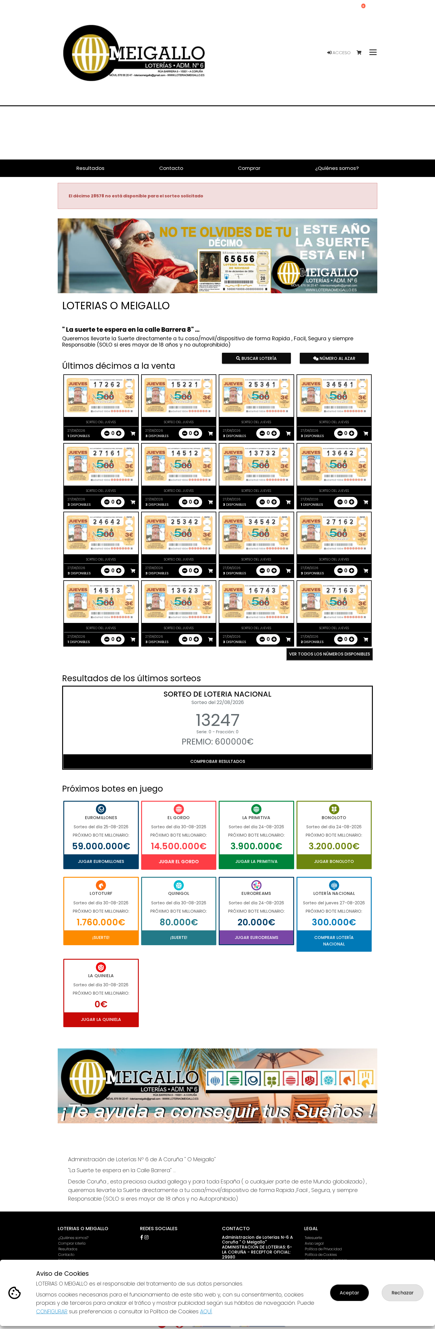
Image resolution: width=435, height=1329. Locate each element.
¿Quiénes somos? (73, 1237)
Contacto (66, 1254)
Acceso (341, 53)
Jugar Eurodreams (256, 937)
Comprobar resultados (217, 761)
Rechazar (403, 1292)
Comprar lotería (72, 1243)
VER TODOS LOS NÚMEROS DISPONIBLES (329, 654)
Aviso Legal (314, 1243)
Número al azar (336, 358)
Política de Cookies (321, 1254)
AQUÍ (206, 1311)
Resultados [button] (90, 168)
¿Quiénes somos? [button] (337, 168)
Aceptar (349, 1292)
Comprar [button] (249, 168)
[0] (362, 52)
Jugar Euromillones (101, 861)
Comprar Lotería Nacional (334, 941)
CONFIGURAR (51, 1311)
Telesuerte (313, 1237)
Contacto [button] (171, 168)
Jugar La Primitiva (256, 861)
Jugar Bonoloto (334, 861)
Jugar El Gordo (179, 861)
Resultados (67, 1248)
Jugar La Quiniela (101, 1019)
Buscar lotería (258, 358)
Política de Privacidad (323, 1248)
